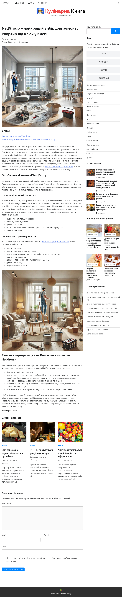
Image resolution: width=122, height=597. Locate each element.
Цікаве (89, 158)
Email (47, 535)
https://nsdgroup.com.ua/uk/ (55, 241)
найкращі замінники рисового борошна (102, 312)
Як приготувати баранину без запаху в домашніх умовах (107, 196)
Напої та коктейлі (93, 106)
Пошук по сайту (93, 27)
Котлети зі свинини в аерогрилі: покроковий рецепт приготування (105, 172)
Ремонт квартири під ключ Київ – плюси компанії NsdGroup (28, 139)
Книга (61, 11)
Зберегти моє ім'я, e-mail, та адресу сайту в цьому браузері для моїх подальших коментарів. (41, 559)
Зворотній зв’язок (37, 3)
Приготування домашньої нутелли (99, 325)
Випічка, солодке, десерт (96, 85)
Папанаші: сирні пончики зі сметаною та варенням (111, 272)
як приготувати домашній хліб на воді (101, 304)
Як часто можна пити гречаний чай (100, 293)
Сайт (4, 547)
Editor (60, 460)
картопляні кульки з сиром (97, 330)
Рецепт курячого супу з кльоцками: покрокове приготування (105, 207)
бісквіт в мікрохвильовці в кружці (99, 317)
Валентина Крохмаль (9, 460)
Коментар (7, 504)
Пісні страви (91, 115)
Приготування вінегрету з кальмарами (101, 308)
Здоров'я (89, 98)
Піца (88, 119)
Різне (14, 410)
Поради (89, 128)
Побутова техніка (93, 124)
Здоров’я (19, 3)
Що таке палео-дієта (94, 334)
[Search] (118, 3)
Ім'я (4, 535)
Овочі (88, 111)
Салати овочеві (92, 141)
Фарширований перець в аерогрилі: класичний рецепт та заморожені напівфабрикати (106, 184)
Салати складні (92, 145)
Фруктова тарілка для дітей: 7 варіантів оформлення (70, 453)
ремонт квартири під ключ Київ (58, 166)
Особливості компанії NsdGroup (16, 136)
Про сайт (6, 3)
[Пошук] (115, 31)
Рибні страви (91, 132)
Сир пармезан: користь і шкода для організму (12, 453)
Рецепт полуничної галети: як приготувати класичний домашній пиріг (92, 274)
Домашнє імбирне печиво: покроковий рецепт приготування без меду (111, 244)
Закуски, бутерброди (95, 94)
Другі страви (91, 89)
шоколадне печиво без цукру (98, 321)
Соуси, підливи (92, 149)
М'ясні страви (91, 102)
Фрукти (89, 154)
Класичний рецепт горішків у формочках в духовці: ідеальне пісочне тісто (93, 243)
